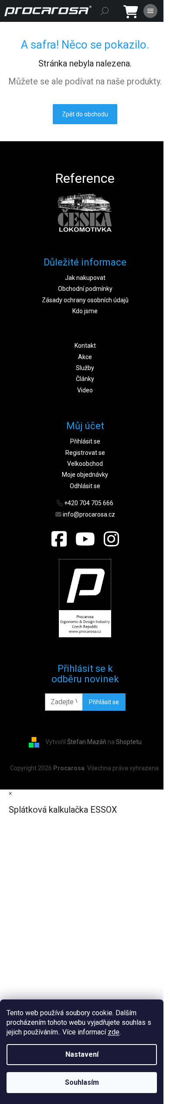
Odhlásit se (85, 485)
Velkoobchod (85, 463)
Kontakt (85, 345)
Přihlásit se (85, 441)
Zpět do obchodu (85, 114)
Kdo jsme (85, 310)
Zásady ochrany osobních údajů (85, 300)
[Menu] (150, 11)
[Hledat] (104, 11)
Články (85, 378)
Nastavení (82, 1054)
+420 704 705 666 (88, 503)
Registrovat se (85, 452)
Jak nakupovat (85, 277)
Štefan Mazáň (86, 741)
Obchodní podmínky (85, 288)
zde (113, 1032)
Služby (85, 367)
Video (85, 390)
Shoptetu (129, 741)
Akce (85, 356)
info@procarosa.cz (89, 514)
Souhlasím (82, 1082)
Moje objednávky (85, 474)
